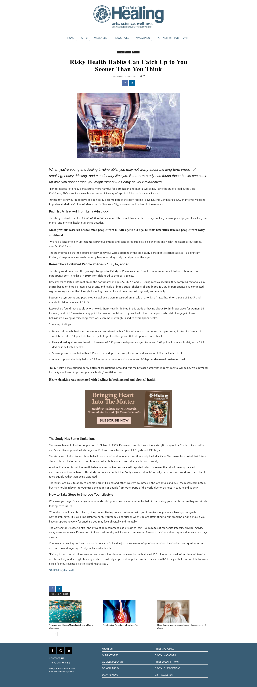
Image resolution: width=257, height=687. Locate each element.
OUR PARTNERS (110, 655)
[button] (205, 44)
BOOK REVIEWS (110, 674)
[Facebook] (125, 83)
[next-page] (56, 634)
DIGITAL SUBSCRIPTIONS (167, 668)
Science (127, 52)
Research (136, 52)
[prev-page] (51, 634)
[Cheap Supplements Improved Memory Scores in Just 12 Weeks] (182, 611)
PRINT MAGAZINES (164, 648)
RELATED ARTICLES (59, 594)
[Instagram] (60, 650)
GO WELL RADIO (110, 668)
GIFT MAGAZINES (164, 674)
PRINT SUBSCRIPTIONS (167, 661)
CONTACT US (56, 658)
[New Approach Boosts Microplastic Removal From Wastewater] (74, 611)
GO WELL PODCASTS (112, 661)
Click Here (53, 671)
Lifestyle (120, 52)
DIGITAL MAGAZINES (165, 655)
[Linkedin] (132, 83)
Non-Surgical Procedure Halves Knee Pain (120, 625)
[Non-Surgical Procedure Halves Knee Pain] (128, 611)
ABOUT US (107, 648)
